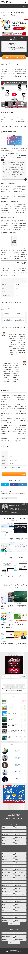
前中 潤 (18, 778)
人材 (17, 831)
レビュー (13, 688)
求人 (17, 920)
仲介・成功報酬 (6, 936)
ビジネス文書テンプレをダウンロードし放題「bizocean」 (17, 712)
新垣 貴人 (17, 764)
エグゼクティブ (6, 872)
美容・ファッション (7, 843)
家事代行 (5, 917)
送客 (11, 942)
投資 (4, 837)
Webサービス (10, 6)
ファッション (19, 891)
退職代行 (12, 923)
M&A (17, 859)
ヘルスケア (5, 894)
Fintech (5, 859)
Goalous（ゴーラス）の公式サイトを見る (14, 57)
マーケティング (6, 831)
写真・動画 (5, 834)
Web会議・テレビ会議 (8, 866)
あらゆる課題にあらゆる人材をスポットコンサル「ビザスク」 (17, 730)
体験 (17, 910)
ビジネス (5, 493)
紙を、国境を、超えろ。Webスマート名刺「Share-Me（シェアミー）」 (16, 724)
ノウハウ (5, 888)
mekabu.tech (12, 951)
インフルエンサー (20, 869)
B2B (5, 685)
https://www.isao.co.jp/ (16, 467)
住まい (4, 910)
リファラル (18, 901)
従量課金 (5, 939)
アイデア (18, 866)
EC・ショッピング (7, 827)
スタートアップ (14, 686)
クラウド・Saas (21, 685)
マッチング (6, 688)
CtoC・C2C (12, 685)
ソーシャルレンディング (21, 885)
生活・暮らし (19, 840)
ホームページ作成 (21, 688)
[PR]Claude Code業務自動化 (14, 655)
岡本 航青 (5, 511)
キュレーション (6, 875)
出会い (4, 914)
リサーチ (5, 901)
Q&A (22, 686)
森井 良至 (17, 750)
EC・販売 (5, 933)
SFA (17, 862)
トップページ (3, 6)
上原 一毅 (17, 771)
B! (22, 484)
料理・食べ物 (19, 837)
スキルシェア (19, 882)
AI (4, 853)
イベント (5, 869)
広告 (17, 936)
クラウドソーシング (20, 875)
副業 (7, 686)
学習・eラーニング (20, 834)
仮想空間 (18, 907)
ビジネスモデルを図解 (21, 933)
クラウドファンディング (8, 878)
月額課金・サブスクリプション (10, 498)
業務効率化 (22, 493)
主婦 (17, 904)
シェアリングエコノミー (8, 882)
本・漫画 (5, 840)
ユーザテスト (19, 898)
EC (17, 856)
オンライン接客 (19, 872)
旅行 (17, 917)
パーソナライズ (6, 891)
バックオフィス (14, 493)
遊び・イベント (19, 843)
